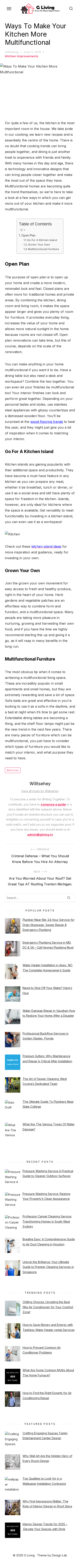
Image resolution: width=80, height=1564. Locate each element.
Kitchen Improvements (21, 56)
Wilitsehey (12, 52)
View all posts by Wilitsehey (40, 791)
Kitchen (14, 770)
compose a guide (53, 804)
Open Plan (28, 235)
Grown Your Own (39, 244)
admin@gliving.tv (40, 834)
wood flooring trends (46, 422)
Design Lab (59, 1555)
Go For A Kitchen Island (42, 240)
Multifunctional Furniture (43, 249)
